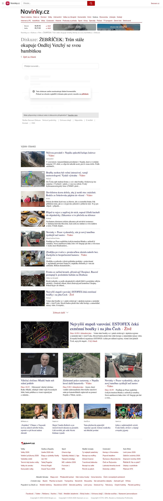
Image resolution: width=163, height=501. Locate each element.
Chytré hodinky (120, 485)
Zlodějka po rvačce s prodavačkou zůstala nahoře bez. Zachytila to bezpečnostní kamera (72, 253)
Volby (50, 17)
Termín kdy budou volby (30, 462)
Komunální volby (27, 469)
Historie (58, 21)
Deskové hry (98, 485)
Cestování (50, 21)
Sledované (127, 21)
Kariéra (53, 494)
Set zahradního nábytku (103, 481)
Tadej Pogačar (46, 462)
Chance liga (66, 452)
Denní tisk (117, 21)
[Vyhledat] (91, 3)
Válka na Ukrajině (69, 17)
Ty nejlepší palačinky (90, 452)
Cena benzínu (96, 477)
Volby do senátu (27, 465)
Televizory (109, 485)
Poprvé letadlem (109, 455)
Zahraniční (57, 17)
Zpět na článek (29, 56)
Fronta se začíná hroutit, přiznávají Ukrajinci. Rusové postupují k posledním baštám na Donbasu (72, 273)
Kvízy (86, 21)
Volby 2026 (25, 452)
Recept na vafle (88, 465)
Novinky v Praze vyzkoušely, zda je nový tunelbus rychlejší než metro (70, 234)
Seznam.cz (155, 3)
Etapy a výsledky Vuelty (50, 455)
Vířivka (128, 481)
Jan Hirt (44, 459)
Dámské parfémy (75, 485)
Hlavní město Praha (53, 238)
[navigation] (3, 3)
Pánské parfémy (134, 485)
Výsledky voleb (26, 459)
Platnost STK (128, 469)
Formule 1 (66, 465)
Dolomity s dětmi (109, 469)
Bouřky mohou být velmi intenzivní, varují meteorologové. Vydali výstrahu (67, 174)
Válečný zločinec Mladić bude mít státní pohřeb (37, 382)
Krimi (89, 17)
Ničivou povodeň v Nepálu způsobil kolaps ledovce (70, 152)
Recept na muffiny (89, 455)
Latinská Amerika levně (111, 465)
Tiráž (60, 494)
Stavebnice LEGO (60, 485)
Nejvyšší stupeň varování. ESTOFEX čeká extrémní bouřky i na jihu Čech (71, 293)
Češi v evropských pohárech (114, 477)
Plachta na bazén (56, 481)
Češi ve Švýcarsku (110, 462)
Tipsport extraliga (68, 459)
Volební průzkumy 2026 (30, 455)
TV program (108, 21)
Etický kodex (84, 494)
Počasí (99, 21)
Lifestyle (112, 17)
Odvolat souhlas (111, 494)
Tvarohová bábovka (89, 462)
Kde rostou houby (82, 477)
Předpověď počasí (67, 477)
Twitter (37, 494)
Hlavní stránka (26, 17)
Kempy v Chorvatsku (110, 452)
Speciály (92, 21)
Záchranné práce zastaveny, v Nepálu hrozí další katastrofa (81, 382)
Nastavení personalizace (128, 494)
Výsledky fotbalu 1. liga (70, 455)
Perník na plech (88, 469)
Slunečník (78, 481)
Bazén (45, 481)
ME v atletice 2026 (69, 462)
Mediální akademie (71, 494)
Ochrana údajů (97, 494)
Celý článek (92, 341)
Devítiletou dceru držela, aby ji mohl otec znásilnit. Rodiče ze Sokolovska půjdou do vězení (71, 194)
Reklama (45, 494)
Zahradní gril (119, 481)
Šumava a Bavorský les (111, 459)
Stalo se (36, 17)
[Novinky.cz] (35, 12)
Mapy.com (54, 477)
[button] (33, 159)
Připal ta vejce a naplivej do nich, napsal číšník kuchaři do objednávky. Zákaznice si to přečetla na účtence (73, 214)
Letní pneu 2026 (129, 452)
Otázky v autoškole (130, 465)
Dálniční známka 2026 (131, 455)
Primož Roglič (46, 465)
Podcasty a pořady (70, 21)
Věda (43, 21)
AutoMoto (36, 21)
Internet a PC (26, 21)
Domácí (44, 17)
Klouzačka (88, 481)
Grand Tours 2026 (48, 469)
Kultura (95, 17)
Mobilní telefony (46, 485)
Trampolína (68, 481)
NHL (63, 469)
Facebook (29, 494)
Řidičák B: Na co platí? (131, 462)
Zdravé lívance (87, 459)
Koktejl (119, 17)
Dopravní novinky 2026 (132, 459)
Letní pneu (88, 485)
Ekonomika (104, 17)
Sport (80, 21)
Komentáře (82, 17)
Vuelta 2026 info (47, 452)
